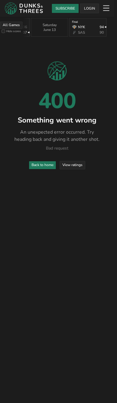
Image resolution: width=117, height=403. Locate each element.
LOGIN (89, 8)
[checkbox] (3, 31)
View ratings (72, 164)
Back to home (42, 164)
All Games (11, 25)
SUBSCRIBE (65, 8)
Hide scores (13, 31)
